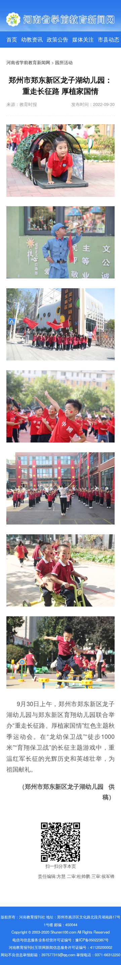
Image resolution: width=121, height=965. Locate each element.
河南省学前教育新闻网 (28, 62)
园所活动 (64, 62)
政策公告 (57, 39)
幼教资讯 (32, 39)
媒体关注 (83, 39)
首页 (11, 39)
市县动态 (108, 39)
